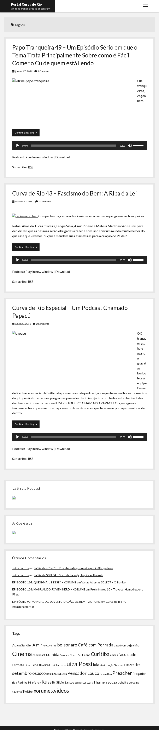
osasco (39, 673)
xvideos (60, 690)
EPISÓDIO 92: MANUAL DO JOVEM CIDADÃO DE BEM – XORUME (56, 601)
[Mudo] (130, 145)
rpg (39, 682)
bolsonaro (67, 644)
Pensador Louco (83, 673)
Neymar (119, 665)
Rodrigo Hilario (27, 682)
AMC (45, 645)
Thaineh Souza (105, 682)
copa (87, 655)
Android (52, 645)
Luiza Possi (77, 663)
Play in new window (39, 157)
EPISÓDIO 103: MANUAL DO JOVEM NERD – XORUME (48, 589)
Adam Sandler (22, 645)
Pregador (139, 673)
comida (52, 654)
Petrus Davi (106, 674)
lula (96, 664)
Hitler (28, 665)
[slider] (139, 145)
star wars (87, 682)
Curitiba (100, 654)
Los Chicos (56, 665)
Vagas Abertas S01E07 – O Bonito (103, 582)
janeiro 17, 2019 (24, 71)
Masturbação (106, 665)
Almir (37, 644)
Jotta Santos (20, 568)
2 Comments (42, 323)
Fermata (18, 665)
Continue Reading (27, 133)
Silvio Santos (65, 682)
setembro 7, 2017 (24, 201)
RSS (30, 167)
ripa (14, 682)
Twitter (27, 691)
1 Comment (43, 71)
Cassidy (118, 645)
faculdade (127, 654)
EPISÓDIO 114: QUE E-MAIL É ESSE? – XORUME (44, 582)
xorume (42, 691)
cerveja (127, 645)
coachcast (39, 655)
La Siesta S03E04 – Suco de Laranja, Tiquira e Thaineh (68, 575)
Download (62, 157)
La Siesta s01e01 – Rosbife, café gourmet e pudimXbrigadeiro (73, 568)
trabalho (123, 682)
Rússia (49, 682)
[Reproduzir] (18, 145)
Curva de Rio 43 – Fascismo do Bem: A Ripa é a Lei (74, 193)
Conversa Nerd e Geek (71, 655)
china (136, 645)
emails (114, 655)
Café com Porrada (95, 644)
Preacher (122, 673)
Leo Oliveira (40, 665)
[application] (79, 145)
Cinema (22, 653)
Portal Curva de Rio (26, 4)
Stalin (78, 682)
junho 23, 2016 (23, 323)
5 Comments (45, 201)
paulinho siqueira (56, 673)
